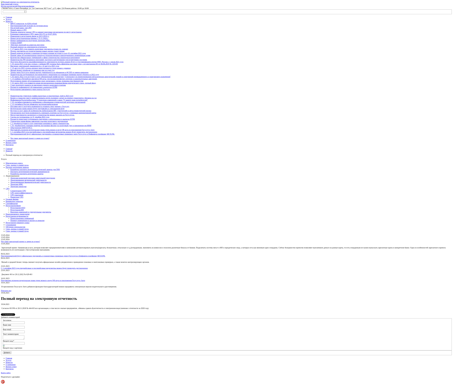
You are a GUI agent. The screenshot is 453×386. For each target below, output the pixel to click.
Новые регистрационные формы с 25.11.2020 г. (29, 38)
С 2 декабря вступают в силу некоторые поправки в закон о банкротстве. (39, 123)
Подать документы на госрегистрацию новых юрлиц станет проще (37, 51)
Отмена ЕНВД (16, 43)
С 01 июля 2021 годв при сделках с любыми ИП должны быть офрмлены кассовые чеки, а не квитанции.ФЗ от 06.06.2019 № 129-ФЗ (64, 64)
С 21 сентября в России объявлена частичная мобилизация (34, 104)
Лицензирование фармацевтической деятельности (30, 182)
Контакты (10, 145)
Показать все (6, 291)
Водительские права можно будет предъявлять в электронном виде (37, 109)
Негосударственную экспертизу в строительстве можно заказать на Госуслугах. (42, 115)
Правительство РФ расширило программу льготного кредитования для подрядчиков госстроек (48, 60)
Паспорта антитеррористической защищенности (29, 172)
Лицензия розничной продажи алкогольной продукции (32, 178)
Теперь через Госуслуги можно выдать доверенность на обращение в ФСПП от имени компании (49, 72)
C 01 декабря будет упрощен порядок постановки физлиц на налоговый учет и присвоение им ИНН (50, 126)
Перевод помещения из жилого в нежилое (27, 221)
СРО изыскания (16, 195)
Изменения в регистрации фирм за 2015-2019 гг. (29, 36)
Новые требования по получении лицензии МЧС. (30, 41)
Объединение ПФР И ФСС (21, 128)
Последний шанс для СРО (20, 28)
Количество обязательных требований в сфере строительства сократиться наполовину (45, 58)
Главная (9, 17)
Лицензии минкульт (18, 187)
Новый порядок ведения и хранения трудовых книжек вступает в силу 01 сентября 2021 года (48, 53)
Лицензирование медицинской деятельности (28, 180)
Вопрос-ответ (11, 143)
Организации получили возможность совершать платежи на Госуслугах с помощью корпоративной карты (53, 113)
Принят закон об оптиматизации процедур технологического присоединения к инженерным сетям (50, 55)
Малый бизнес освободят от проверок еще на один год (32, 70)
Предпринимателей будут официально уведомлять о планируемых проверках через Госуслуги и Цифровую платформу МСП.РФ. (62, 134)
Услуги (8, 19)
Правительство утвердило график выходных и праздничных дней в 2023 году (41, 96)
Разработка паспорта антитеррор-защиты (26, 174)
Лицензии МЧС (16, 184)
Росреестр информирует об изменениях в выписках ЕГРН (33, 87)
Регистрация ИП (17, 210)
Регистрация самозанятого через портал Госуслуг (30, 89)
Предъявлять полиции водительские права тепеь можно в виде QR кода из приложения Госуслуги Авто (52, 130)
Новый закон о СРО (18, 30)
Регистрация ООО (17, 208)
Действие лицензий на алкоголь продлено (27, 45)
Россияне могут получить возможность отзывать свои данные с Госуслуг (39, 106)
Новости (9, 21)
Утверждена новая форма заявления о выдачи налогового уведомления (39, 121)
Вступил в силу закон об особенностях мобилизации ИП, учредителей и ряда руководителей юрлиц (50, 111)
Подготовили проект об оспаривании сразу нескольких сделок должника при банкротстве (46, 81)
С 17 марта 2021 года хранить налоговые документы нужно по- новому (39, 49)
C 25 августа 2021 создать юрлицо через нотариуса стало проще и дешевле (40, 68)
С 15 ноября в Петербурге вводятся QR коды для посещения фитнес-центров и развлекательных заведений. (53, 79)
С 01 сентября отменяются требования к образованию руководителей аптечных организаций (47, 102)
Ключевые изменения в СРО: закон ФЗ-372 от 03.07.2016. (33, 34)
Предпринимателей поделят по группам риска (29, 26)
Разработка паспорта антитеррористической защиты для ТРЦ (35, 169)
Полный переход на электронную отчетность (28, 47)
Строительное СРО (18, 191)
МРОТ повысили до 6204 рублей (23, 24)
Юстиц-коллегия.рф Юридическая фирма (17, 6)
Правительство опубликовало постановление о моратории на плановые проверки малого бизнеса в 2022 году (54, 75)
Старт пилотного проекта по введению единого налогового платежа (38, 85)
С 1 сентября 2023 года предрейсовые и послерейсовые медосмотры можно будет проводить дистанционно (53, 132)
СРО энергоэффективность (21, 193)
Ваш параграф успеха (9, 4)
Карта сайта (5, 373)
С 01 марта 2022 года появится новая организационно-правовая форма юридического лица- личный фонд (53, 83)
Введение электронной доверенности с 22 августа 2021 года (34, 66)
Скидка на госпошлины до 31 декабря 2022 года (29, 117)
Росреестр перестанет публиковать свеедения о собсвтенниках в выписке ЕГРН (42, 119)
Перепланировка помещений (22, 218)
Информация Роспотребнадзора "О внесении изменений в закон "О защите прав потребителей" (49, 100)
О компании (11, 140)
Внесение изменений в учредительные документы (30, 212)
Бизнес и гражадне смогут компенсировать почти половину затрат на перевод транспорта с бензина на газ (53, 98)
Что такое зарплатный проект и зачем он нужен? (29, 138)
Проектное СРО (16, 197)
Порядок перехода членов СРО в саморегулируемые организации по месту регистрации (46, 32)
